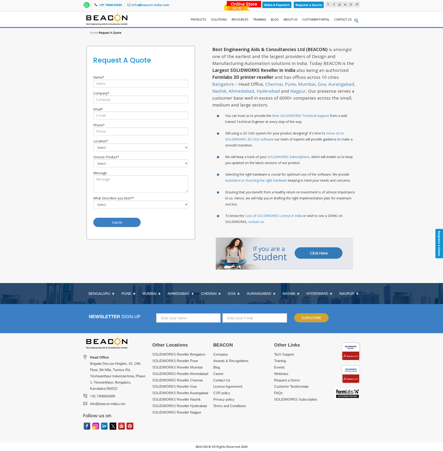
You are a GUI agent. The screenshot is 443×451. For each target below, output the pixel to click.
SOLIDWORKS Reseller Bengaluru (178, 354)
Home (94, 33)
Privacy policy (223, 399)
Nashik (219, 91)
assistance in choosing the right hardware (256, 180)
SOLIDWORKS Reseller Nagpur (176, 412)
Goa (322, 84)
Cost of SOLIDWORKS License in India (273, 215)
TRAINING (259, 19)
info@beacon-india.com (150, 5)
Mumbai (306, 84)
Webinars (281, 374)
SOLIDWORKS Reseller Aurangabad (180, 393)
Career (218, 374)
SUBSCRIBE (311, 318)
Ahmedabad (241, 91)
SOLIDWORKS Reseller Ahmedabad (180, 374)
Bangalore (223, 84)
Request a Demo (287, 380)
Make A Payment (277, 5)
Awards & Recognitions (230, 361)
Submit (117, 222)
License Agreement (227, 386)
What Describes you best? (113, 198)
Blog (216, 367)
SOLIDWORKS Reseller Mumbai (177, 367)
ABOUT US (290, 19)
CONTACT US (343, 19)
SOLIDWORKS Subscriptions (288, 157)
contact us (256, 221)
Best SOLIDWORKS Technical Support (300, 115)
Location (100, 141)
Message (100, 173)
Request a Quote (309, 5)
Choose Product (106, 157)
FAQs (278, 393)
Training (280, 361)
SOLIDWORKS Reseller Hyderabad (179, 406)
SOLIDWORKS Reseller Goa (174, 386)
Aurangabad (341, 84)
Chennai (274, 84)
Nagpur (298, 91)
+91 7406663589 (102, 396)
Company (101, 93)
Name (98, 77)
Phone (99, 125)
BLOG (275, 19)
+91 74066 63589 (110, 5)
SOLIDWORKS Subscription (295, 399)
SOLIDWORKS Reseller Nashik (176, 399)
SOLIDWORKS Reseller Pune (175, 361)
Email (98, 109)
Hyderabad (268, 91)
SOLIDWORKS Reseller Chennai (177, 380)
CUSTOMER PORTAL (315, 19)
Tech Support (284, 354)
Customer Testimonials (291, 386)
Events (279, 367)
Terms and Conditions (229, 406)
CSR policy (221, 393)
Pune (290, 84)
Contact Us (221, 380)
